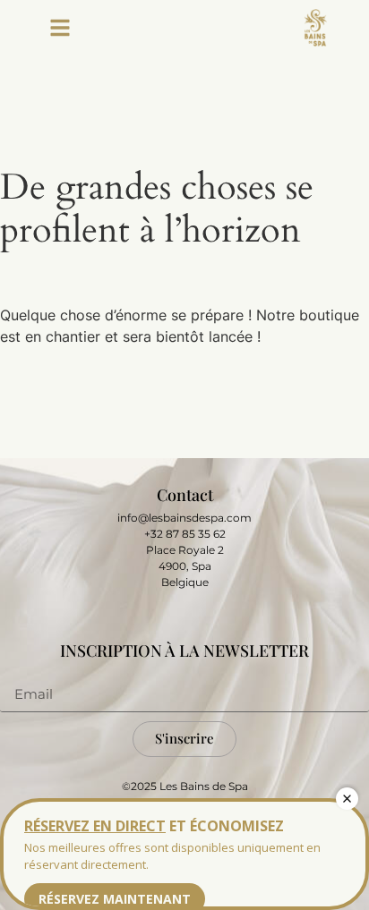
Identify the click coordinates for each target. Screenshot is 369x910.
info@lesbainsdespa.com (184, 517)
